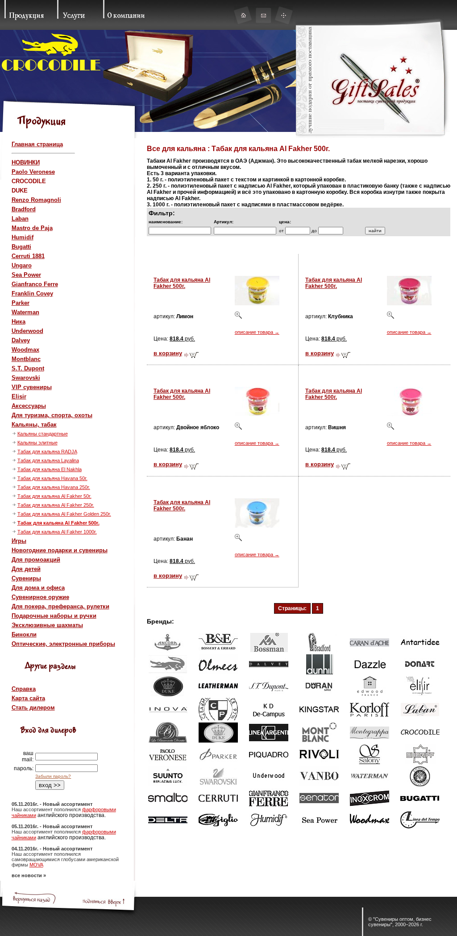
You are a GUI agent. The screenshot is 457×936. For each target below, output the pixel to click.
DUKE (20, 190)
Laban (20, 218)
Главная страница (37, 144)
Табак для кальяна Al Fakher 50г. (54, 496)
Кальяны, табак (34, 424)
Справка (24, 689)
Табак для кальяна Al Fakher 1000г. (57, 531)
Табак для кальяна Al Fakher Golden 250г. (64, 514)
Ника (18, 321)
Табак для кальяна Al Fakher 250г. (55, 505)
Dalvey (21, 340)
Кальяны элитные (37, 442)
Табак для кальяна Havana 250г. (53, 487)
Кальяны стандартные (42, 433)
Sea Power (26, 274)
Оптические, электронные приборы (63, 643)
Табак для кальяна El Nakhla (49, 469)
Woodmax (25, 349)
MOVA (36, 864)
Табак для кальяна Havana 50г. (52, 478)
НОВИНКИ (26, 162)
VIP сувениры (32, 387)
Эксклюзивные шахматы (47, 625)
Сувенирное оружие (40, 597)
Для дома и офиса (38, 587)
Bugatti (21, 246)
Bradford (24, 209)
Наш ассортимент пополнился (47, 809)
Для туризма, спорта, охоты (52, 415)
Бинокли (24, 634)
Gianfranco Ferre (35, 284)
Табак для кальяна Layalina (48, 460)
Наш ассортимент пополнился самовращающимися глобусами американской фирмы (65, 859)
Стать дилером (33, 707)
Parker (20, 303)
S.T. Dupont (28, 368)
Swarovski (26, 377)
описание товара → (257, 332)
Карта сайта (28, 698)
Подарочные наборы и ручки (54, 615)
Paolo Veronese (33, 171)
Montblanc (26, 359)
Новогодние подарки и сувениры (60, 550)
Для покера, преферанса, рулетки (60, 606)
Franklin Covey (32, 293)
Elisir (19, 396)
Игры (19, 541)
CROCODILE (29, 181)
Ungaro (22, 265)
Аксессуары (29, 405)
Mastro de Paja (32, 228)
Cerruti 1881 (28, 256)
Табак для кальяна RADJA (47, 451)
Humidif (22, 237)
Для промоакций (36, 559)
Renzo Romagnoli (36, 200)
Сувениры (26, 578)
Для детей (26, 569)
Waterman (25, 312)
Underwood (27, 331)
